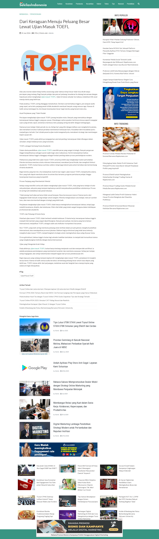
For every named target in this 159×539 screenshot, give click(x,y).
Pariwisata (79, 4)
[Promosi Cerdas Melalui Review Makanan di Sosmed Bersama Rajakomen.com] (121, 139)
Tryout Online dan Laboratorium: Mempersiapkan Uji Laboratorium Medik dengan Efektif (52, 289)
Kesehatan (69, 4)
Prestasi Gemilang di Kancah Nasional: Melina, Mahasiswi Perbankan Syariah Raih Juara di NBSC (73, 344)
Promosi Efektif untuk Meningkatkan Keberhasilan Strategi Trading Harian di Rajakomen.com (117, 177)
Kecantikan (89, 4)
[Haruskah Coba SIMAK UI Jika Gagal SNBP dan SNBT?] (26, 470)
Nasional (121, 4)
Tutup (119, 519)
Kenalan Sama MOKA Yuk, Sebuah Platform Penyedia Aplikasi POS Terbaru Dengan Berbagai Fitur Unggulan (121, 50)
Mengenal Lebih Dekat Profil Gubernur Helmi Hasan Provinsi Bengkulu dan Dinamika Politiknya (120, 197)
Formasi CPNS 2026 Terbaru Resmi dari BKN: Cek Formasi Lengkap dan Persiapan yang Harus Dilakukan (58, 293)
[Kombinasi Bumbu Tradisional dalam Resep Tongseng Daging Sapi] (26, 515)
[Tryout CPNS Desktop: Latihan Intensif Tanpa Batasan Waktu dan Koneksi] (26, 500)
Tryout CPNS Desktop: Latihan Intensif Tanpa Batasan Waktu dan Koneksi (47, 499)
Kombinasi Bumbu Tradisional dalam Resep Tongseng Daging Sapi (45, 513)
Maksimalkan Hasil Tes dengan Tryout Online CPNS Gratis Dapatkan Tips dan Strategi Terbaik (54, 297)
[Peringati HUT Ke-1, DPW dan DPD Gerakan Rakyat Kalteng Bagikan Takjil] (108, 501)
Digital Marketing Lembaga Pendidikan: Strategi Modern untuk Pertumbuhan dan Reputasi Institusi (72, 428)
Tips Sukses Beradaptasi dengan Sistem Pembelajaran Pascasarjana (88, 499)
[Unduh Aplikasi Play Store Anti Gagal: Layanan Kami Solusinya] (34, 367)
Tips (113, 4)
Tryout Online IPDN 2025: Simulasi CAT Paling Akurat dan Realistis (44, 300)
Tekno (106, 4)
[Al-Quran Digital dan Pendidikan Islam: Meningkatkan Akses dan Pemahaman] (108, 484)
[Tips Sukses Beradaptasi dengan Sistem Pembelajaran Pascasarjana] (67, 501)
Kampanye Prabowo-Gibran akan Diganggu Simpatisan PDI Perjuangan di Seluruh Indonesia (120, 33)
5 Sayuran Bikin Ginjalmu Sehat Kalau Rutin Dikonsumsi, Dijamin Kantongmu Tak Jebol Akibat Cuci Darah (87, 485)
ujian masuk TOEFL (48, 97)
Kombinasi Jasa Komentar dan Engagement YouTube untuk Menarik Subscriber (46, 482)
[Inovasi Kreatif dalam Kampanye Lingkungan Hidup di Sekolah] (108, 470)
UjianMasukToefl (26, 276)
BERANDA (23, 14)
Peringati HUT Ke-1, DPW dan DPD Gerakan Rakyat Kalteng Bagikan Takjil (128, 499)
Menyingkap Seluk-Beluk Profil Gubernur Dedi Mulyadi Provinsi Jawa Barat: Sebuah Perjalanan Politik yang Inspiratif (120, 165)
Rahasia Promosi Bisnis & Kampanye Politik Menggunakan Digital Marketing (79, 535)
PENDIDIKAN (35, 14)
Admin (51, 33)
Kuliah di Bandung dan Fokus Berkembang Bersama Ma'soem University (46, 308)
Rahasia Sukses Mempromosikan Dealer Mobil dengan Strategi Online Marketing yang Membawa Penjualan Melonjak (75, 385)
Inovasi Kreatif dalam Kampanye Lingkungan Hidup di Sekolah (127, 468)
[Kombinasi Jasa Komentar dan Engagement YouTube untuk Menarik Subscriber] (26, 484)
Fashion (59, 4)
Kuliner (99, 4)
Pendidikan (130, 4)
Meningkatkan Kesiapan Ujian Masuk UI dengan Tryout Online (42, 304)
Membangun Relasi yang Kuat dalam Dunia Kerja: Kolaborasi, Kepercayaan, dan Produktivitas (73, 406)
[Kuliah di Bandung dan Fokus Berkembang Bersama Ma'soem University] (108, 515)
